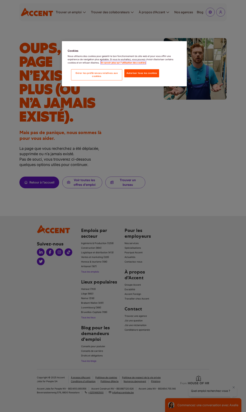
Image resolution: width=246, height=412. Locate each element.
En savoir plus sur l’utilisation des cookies (123, 62)
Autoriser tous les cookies (141, 73)
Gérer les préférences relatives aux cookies (97, 75)
